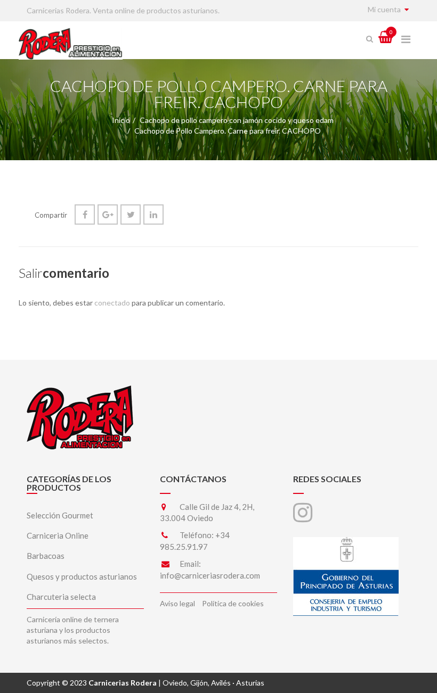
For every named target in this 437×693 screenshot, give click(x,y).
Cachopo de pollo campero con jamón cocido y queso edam (237, 120)
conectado (112, 302)
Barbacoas (45, 555)
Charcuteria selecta (61, 596)
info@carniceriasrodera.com (210, 575)
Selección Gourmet (60, 515)
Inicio (121, 120)
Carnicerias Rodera (122, 682)
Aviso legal (177, 603)
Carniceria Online (57, 535)
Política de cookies (233, 603)
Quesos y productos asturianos (82, 576)
